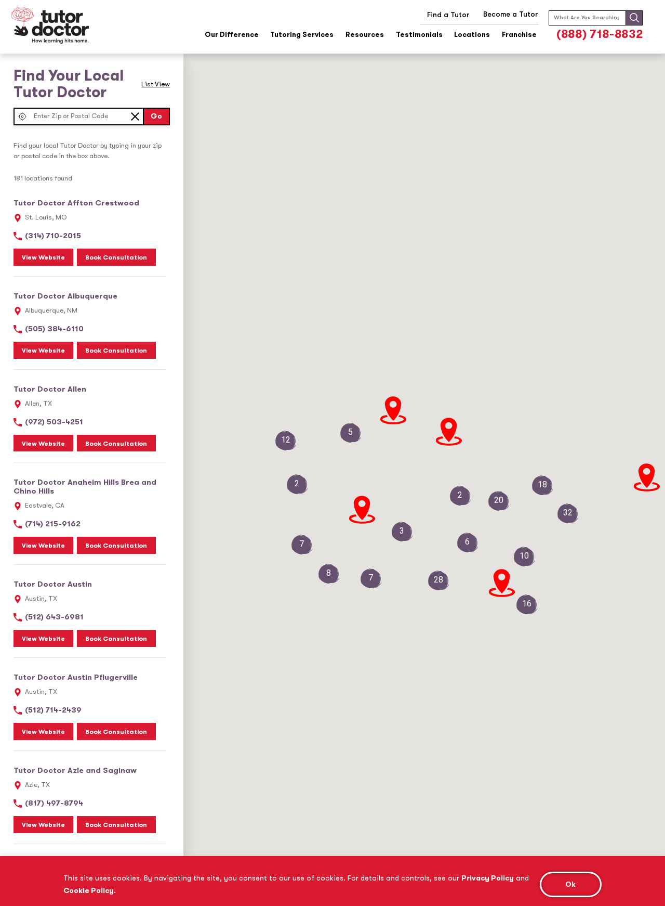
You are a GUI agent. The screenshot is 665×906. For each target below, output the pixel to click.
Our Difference (232, 34)
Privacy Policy (487, 878)
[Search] (634, 17)
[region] (332, 881)
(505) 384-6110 (54, 329)
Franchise (519, 34)
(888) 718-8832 (599, 34)
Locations (472, 34)
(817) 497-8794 (54, 803)
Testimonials (419, 34)
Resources (364, 34)
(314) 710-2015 (53, 235)
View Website (43, 257)
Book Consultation (116, 257)
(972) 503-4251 (54, 422)
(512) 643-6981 (54, 617)
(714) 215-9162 (53, 524)
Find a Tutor (448, 14)
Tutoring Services (302, 34)
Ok (570, 884)
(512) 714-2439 (53, 710)
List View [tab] (155, 84)
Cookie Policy (88, 890)
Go (156, 116)
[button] (23, 116)
